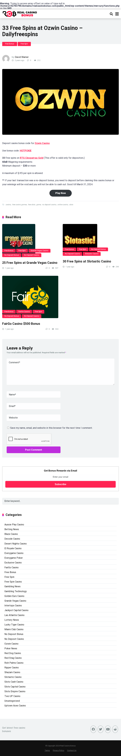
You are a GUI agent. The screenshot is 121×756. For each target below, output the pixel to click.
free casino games (19, 205)
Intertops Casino (13, 605)
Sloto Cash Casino (13, 681)
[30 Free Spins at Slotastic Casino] (91, 240)
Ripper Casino (11, 667)
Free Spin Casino (13, 581)
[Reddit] (115, 729)
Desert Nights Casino (15, 543)
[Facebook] (93, 729)
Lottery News (11, 619)
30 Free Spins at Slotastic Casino (87, 261)
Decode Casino (12, 538)
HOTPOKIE (25, 150)
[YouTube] (108, 729)
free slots (31, 205)
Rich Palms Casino (13, 662)
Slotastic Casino (91, 254)
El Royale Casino (13, 548)
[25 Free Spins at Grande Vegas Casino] (30, 240)
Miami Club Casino (13, 629)
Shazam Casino (12, 672)
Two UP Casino (12, 696)
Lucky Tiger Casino (14, 624)
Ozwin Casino (42, 143)
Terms (47, 750)
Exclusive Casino (13, 562)
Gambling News (12, 586)
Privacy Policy (58, 750)
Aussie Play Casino (14, 524)
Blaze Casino (11, 534)
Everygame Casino (13, 553)
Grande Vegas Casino (39, 251)
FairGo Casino (24, 312)
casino (8, 205)
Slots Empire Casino (14, 691)
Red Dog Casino (12, 653)
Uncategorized (12, 700)
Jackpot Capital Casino (16, 610)
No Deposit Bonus (11, 255)
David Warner (22, 57)
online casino (62, 205)
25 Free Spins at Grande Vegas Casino (29, 263)
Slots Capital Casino (15, 686)
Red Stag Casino (13, 658)
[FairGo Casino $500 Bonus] (30, 297)
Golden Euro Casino (14, 596)
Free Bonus (9, 44)
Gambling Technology (15, 591)
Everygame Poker (13, 557)
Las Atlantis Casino (14, 615)
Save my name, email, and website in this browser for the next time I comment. (51, 427)
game (38, 205)
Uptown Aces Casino (15, 705)
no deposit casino (49, 205)
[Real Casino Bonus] (20, 13)
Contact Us (71, 750)
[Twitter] (100, 729)
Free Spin (24, 44)
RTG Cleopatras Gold (31, 157)
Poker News (10, 648)
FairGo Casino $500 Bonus (21, 324)
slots (71, 205)
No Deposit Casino (31, 255)
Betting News (11, 529)
